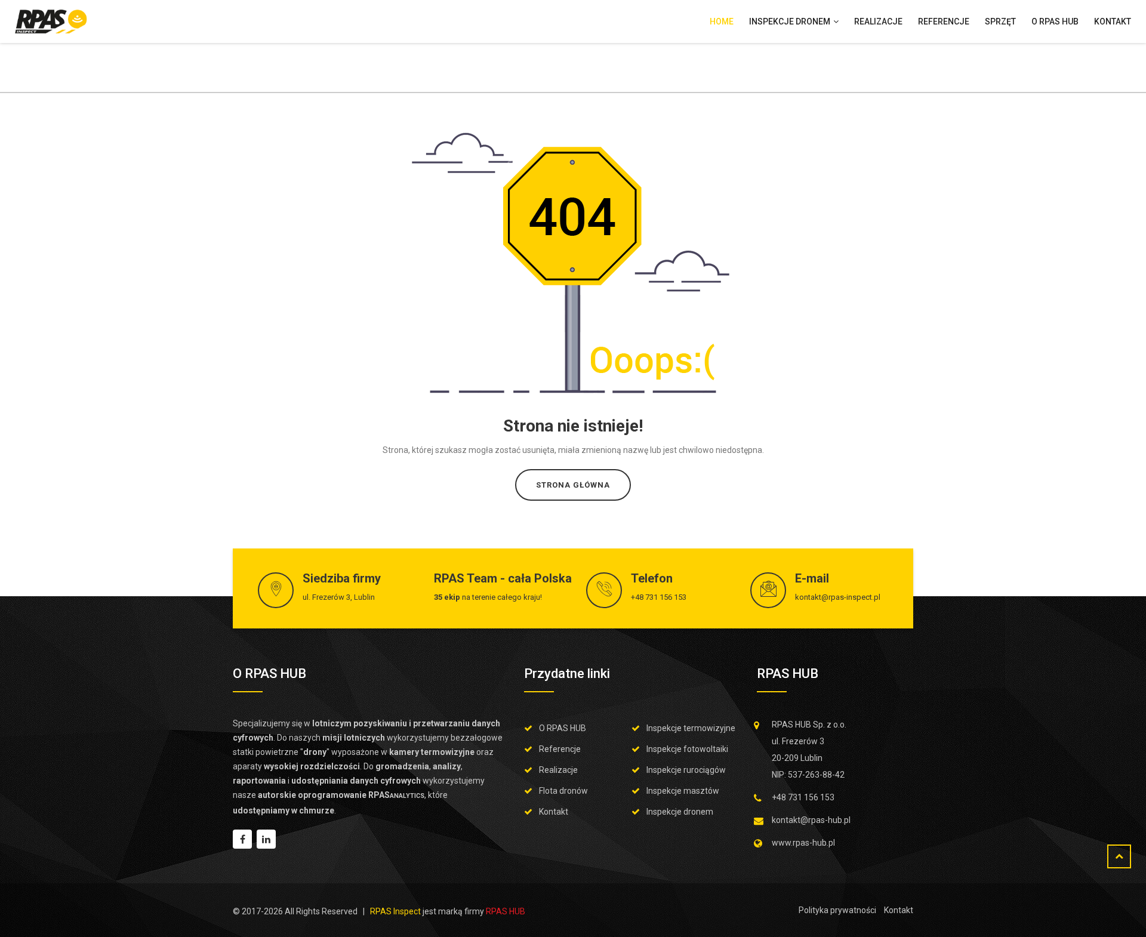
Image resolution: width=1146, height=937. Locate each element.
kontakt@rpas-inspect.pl (837, 597)
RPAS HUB (505, 911)
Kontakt (1112, 21)
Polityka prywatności (837, 910)
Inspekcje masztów (682, 791)
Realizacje (878, 21)
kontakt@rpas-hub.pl (811, 820)
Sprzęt (1000, 21)
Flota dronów (563, 791)
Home (722, 21)
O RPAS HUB (1055, 21)
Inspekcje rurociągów (686, 770)
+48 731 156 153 (658, 597)
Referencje (943, 21)
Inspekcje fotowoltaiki (687, 749)
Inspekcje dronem (790, 21)
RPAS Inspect (395, 911)
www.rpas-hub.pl (803, 842)
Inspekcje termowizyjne (690, 728)
